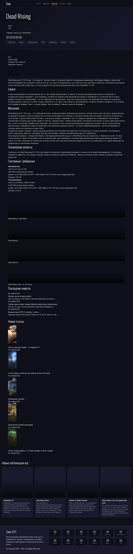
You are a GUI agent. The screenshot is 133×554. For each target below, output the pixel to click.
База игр (54, 4)
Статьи (62, 4)
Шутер (63, 42)
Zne (8, 3)
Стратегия (11, 42)
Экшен (72, 42)
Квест (22, 42)
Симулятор (52, 42)
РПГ (43, 42)
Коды (69, 4)
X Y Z (39, 4)
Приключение (32, 42)
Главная (9, 33)
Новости (46, 4)
